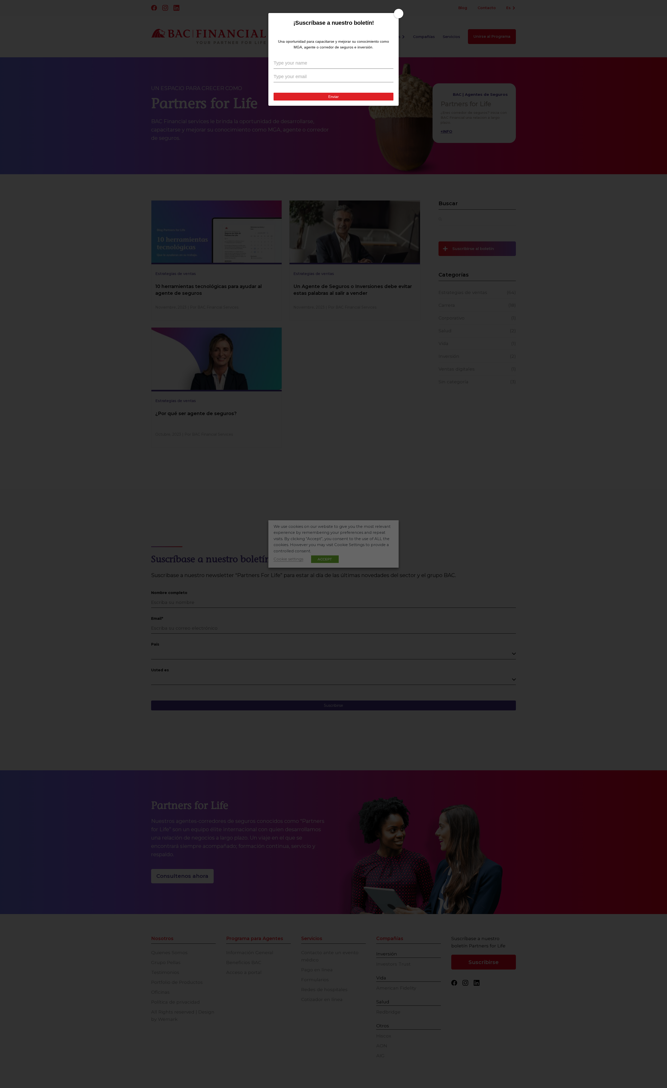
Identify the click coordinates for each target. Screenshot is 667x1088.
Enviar (334, 160)
